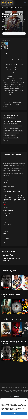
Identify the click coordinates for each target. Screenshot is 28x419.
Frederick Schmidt (14, 128)
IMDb (4, 242)
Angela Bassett (14, 123)
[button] (26, 400)
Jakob (11, 56)
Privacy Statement (18, 417)
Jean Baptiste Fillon (14, 133)
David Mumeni (19, 126)
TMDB (7, 242)
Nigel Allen (16, 137)
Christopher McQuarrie (9, 117)
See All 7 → (23, 271)
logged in (13, 258)
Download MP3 (6, 36)
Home (2, 7)
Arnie (8, 56)
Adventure (8, 224)
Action (4, 224)
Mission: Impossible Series (10, 64)
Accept (14, 413)
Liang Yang (13, 135)
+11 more (6, 140)
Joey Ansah (6, 135)
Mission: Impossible (16, 7)
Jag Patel (6, 133)
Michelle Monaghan (8, 137)
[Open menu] (25, 3)
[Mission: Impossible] (4, 45)
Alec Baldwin (7, 123)
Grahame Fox (7, 130)
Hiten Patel (20, 130)
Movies (7, 7)
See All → (23, 295)
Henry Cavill (14, 130)
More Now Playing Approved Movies (11, 295)
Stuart (14, 56)
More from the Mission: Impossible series (9, 271)
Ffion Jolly (6, 128)
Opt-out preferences (9, 417)
